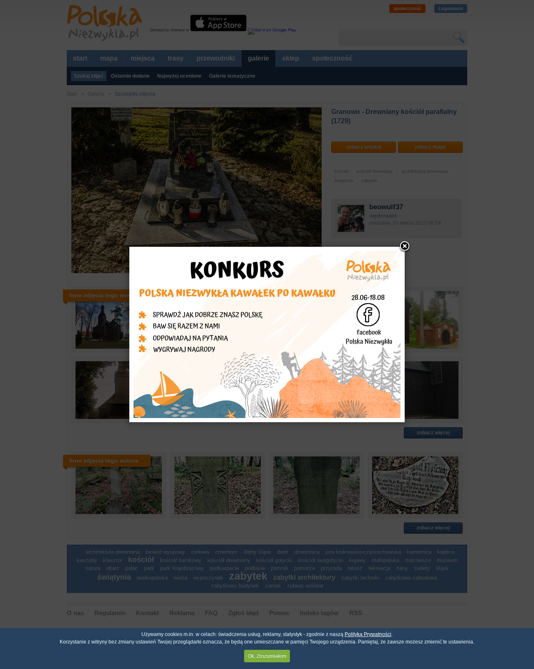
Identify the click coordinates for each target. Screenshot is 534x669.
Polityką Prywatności (368, 634)
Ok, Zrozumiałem (267, 656)
